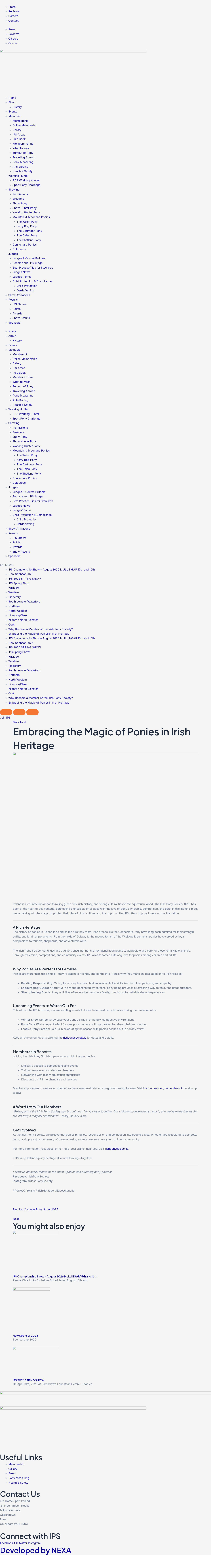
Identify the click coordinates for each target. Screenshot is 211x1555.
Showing (13, 189)
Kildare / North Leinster (23, 620)
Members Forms (23, 143)
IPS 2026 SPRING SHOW (24, 578)
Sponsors (14, 322)
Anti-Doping (20, 166)
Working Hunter (18, 175)
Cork (11, 624)
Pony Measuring (23, 162)
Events (12, 111)
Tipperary (14, 597)
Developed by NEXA (35, 1550)
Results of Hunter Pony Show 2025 (35, 1209)
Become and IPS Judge (27, 263)
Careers (13, 16)
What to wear (21, 148)
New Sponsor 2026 (20, 574)
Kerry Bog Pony (27, 226)
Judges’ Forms (22, 276)
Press (11, 6)
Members (14, 116)
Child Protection (27, 285)
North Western (17, 610)
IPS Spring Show (19, 583)
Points (17, 308)
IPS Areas (19, 134)
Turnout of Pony (23, 152)
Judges (13, 253)
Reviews (13, 11)
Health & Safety (22, 171)
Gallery (17, 130)
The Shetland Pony (29, 240)
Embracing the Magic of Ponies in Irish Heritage (38, 633)
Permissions (20, 194)
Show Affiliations (19, 295)
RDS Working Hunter (26, 180)
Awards (17, 313)
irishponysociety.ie (74, 1037)
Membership (20, 120)
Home (12, 97)
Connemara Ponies (25, 244)
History (17, 107)
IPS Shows (19, 304)
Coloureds (19, 249)
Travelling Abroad (24, 157)
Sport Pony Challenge (26, 185)
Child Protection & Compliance (32, 281)
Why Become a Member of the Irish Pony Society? (40, 629)
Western (13, 592)
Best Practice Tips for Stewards (33, 267)
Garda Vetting (25, 290)
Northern (14, 606)
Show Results (21, 318)
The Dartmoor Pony (29, 230)
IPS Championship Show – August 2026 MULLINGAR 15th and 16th (51, 569)
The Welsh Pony (27, 221)
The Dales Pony (27, 235)
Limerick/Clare (17, 615)
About (12, 102)
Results (13, 299)
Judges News (21, 272)
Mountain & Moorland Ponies (31, 217)
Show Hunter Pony (25, 208)
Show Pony (20, 203)
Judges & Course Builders (29, 258)
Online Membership (25, 125)
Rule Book (19, 139)
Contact (13, 20)
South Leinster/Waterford (24, 601)
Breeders (18, 198)
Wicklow (13, 587)
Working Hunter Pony (26, 212)
